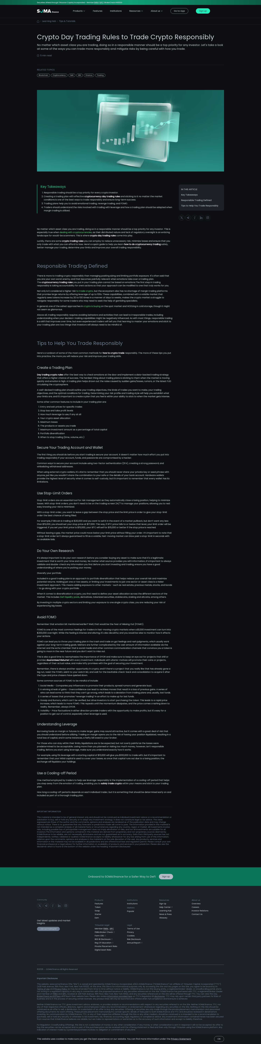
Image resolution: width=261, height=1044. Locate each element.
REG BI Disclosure (103, 939)
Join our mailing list (48, 929)
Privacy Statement (181, 1038)
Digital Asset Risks (103, 950)
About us (155, 11)
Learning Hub (49, 21)
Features (99, 903)
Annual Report (133, 943)
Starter (98, 914)
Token (98, 907)
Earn (97, 918)
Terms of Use (133, 928)
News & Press (165, 914)
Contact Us (197, 914)
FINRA (96, 2)
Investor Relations (200, 910)
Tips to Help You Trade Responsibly (199, 205)
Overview (196, 903)
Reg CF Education (103, 943)
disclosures (159, 996)
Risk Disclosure (134, 939)
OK (219, 1038)
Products (78, 11)
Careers (195, 907)
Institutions (132, 903)
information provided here (119, 996)
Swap (97, 910)
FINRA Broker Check (104, 932)
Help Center (165, 907)
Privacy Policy (60, 989)
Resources (134, 11)
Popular (130, 911)
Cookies (131, 935)
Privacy (130, 932)
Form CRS (99, 935)
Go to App (179, 11)
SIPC (101, 2)
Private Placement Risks (106, 946)
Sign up (203, 11)
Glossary (163, 918)
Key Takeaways (189, 194)
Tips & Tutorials (67, 21)
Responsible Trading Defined (196, 200)
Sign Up (162, 903)
